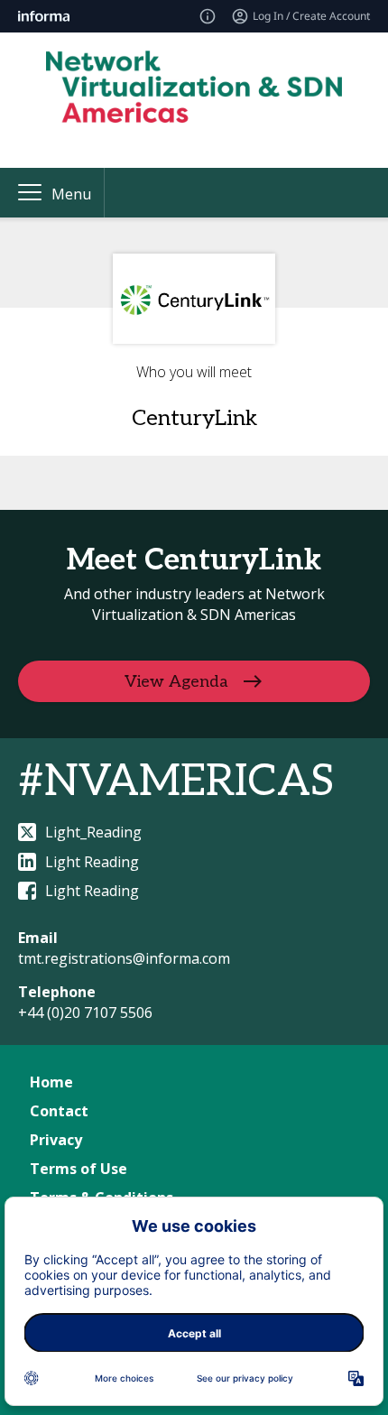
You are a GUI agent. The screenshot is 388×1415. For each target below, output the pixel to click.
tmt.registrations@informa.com (124, 958)
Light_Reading (93, 832)
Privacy (56, 1140)
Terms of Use (78, 1169)
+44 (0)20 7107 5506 (85, 1012)
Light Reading (92, 862)
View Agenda (176, 681)
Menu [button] (71, 194)
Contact (59, 1111)
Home (51, 1082)
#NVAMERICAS (176, 782)
